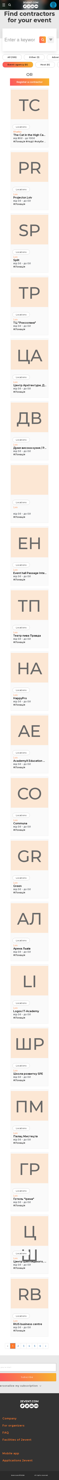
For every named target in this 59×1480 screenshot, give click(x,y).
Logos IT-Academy (26, 1011)
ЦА (30, 355)
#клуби (38, 141)
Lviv (15, 194)
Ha (29, 668)
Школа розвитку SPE (28, 1073)
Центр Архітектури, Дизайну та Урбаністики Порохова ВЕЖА (30, 385)
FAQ (5, 1432)
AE (29, 731)
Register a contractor (30, 82)
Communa (20, 823)
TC (29, 105)
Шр (29, 1044)
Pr (29, 168)
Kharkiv (17, 131)
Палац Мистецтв (25, 1136)
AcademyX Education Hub (30, 760)
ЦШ (29, 1234)
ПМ (29, 1106)
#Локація (19, 141)
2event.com (15, 1475)
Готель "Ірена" (23, 1199)
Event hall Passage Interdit (30, 573)
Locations (21, 127)
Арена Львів (21, 948)
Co (29, 793)
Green (17, 886)
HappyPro (20, 698)
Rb (30, 1294)
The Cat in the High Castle (30, 135)
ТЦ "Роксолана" (24, 322)
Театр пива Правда (27, 635)
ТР (29, 293)
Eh (29, 543)
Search (42, 39)
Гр (29, 1169)
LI (29, 981)
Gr (29, 856)
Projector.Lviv (22, 197)
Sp (29, 230)
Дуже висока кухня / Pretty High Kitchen (30, 447)
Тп (29, 606)
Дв (29, 418)
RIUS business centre (27, 1324)
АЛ (29, 919)
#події (30, 141)
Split (16, 260)
